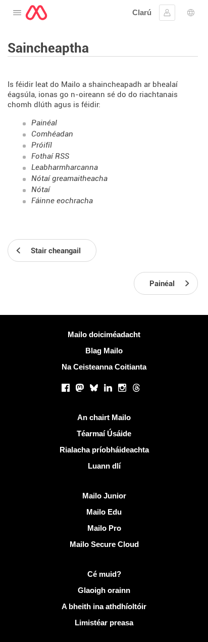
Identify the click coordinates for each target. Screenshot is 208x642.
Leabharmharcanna (64, 167)
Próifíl (41, 145)
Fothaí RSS (50, 156)
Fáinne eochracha (62, 200)
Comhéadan (52, 134)
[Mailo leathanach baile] (36, 12)
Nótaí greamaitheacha (69, 178)
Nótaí (40, 189)
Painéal (44, 122)
